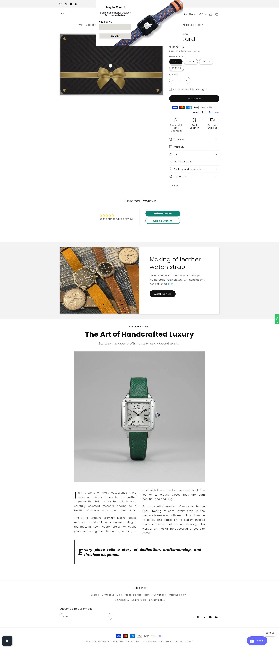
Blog (119, 595)
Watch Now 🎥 (162, 293)
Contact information (184, 641)
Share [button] (175, 185)
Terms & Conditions (155, 595)
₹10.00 (175, 61)
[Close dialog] (180, 2)
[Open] (7, 641)
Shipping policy (177, 595)
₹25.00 (191, 61)
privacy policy (157, 600)
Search (95, 595)
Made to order (133, 595)
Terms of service (149, 641)
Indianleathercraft (102, 641)
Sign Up (115, 36)
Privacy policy (133, 641)
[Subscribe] (108, 616)
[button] (63, 14)
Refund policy (121, 600)
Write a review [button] (162, 213)
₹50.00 (206, 61)
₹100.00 (176, 68)
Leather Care (139, 600)
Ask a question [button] (162, 221)
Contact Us (108, 595)
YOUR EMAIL (105, 22)
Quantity (173, 74)
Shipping (173, 51)
